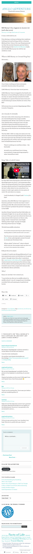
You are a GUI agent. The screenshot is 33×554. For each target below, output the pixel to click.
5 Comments (22, 32)
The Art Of (7, 541)
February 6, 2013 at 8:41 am (8, 347)
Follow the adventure (10, 464)
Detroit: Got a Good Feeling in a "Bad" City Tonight (15, 483)
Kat (3, 386)
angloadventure (7, 367)
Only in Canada (26, 537)
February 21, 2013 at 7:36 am (8, 401)
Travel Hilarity (11, 308)
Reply (3, 362)
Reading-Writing (19, 539)
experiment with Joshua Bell (13, 260)
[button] (8, 72)
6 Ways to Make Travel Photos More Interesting (14, 485)
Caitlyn (4, 399)
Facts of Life (17, 534)
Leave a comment (7, 341)
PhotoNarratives (7, 539)
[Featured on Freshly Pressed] (8, 517)
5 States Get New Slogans (8, 487)
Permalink (13, 310)
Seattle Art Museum (20, 47)
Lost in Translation (16, 537)
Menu (16, 2)
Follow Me (6, 469)
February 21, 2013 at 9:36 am (8, 417)
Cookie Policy (8, 547)
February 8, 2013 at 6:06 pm (8, 388)
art (24, 308)
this (6, 238)
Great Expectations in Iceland (9, 489)
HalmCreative (14, 32)
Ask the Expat (5, 535)
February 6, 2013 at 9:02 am (8, 368)
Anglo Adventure (16, 9)
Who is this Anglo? (7, 481)
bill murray (28, 308)
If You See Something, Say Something (11, 479)
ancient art (20, 308)
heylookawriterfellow (9, 345)
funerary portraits (6, 310)
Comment (24, 448)
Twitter (26, 195)
